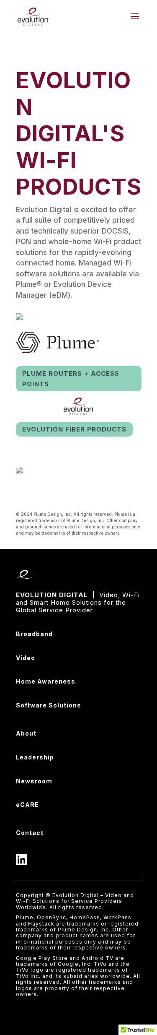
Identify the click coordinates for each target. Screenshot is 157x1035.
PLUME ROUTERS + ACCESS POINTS (70, 378)
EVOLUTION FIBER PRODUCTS (74, 429)
